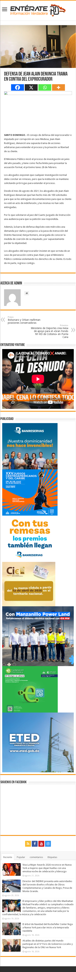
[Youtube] (41, 844)
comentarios (36, 857)
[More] (58, 87)
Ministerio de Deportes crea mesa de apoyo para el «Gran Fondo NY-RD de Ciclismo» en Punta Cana (49, 331)
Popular (21, 857)
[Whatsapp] (44, 87)
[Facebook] (17, 87)
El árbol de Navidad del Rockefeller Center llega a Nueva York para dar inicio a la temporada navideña (48, 927)
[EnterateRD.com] (38, 9)
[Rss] (28, 844)
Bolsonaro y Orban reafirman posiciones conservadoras (24, 320)
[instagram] (48, 844)
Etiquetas (52, 857)
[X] (31, 87)
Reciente (7, 857)
